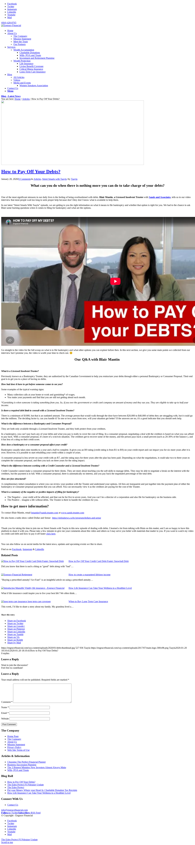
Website (5, 718)
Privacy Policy (14, 747)
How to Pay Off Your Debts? (30, 171)
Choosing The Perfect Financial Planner (26, 762)
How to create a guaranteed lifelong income (89, 574)
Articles (26, 99)
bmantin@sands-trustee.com (44, 512)
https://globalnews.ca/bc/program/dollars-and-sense (76, 518)
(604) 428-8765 (8, 22)
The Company (14, 739)
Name (5, 707)
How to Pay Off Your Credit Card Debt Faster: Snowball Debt (99, 561)
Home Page (13, 736)
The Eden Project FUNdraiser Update (25, 784)
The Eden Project (15, 787)
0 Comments (24, 179)
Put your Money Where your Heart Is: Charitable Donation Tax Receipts (42, 790)
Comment (6, 702)
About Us (12, 742)
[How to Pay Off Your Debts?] (72, 164)
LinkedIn (39, 549)
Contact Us (12, 805)
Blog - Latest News (11, 96)
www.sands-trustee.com (72, 512)
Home (18, 99)
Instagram (27, 549)
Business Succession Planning (21, 764)
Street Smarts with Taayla (54, 179)
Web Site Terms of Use (18, 750)
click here (50, 533)
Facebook (16, 549)
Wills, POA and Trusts (18, 770)
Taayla (74, 179)
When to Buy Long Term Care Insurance (88, 601)
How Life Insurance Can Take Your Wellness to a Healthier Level (100, 588)
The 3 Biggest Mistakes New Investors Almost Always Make (36, 767)
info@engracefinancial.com (14, 810)
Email (5, 713)
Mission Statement (16, 744)
